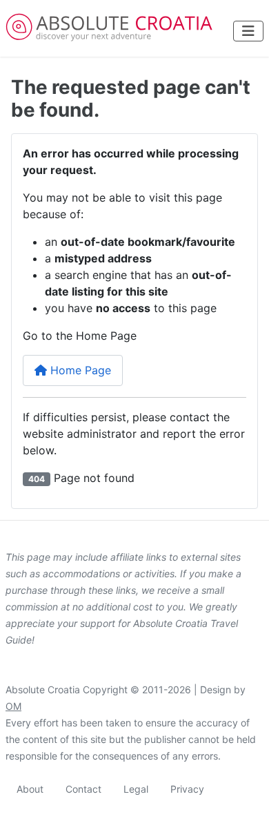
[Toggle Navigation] (248, 31)
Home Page (79, 370)
